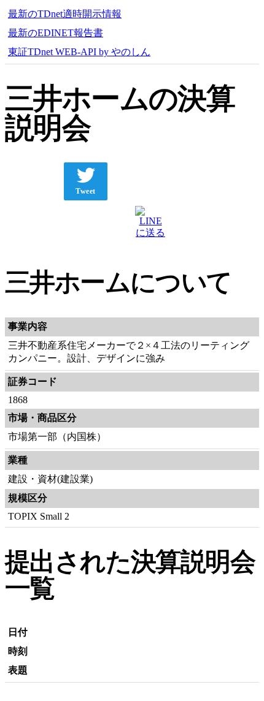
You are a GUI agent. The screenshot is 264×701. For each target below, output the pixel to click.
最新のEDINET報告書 (55, 33)
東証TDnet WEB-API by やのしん (79, 52)
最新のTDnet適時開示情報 (65, 14)
